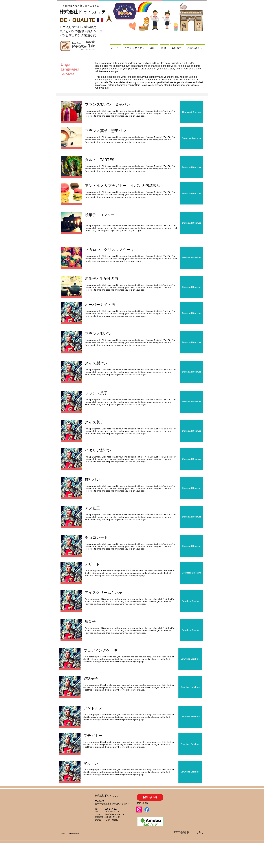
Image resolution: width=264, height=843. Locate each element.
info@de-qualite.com (115, 814)
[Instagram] (139, 809)
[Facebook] (147, 809)
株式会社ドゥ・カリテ (83, 11)
